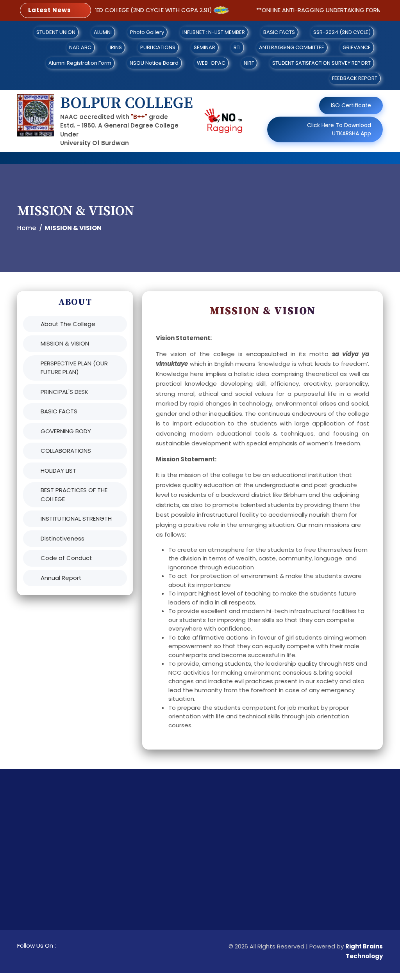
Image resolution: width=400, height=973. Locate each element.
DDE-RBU (256, 903)
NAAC (252, 878)
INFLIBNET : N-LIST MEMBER (213, 32)
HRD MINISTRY (263, 891)
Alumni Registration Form (79, 63)
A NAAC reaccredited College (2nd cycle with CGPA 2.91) (111, 10)
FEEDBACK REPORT (354, 78)
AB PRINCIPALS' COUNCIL (264, 848)
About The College (68, 324)
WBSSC (160, 903)
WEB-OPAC (211, 63)
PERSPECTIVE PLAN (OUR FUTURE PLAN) (74, 367)
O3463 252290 (326, 865)
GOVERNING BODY (66, 431)
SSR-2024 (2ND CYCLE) (342, 32)
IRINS (116, 47)
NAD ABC (80, 47)
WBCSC (161, 891)
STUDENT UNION (55, 32)
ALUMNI (103, 32)
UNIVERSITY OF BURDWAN (185, 844)
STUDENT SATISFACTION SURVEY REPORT (321, 63)
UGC (250, 865)
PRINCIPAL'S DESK (64, 392)
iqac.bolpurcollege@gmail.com (351, 891)
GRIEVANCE (357, 47)
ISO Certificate (351, 105)
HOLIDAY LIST (58, 470)
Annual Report (61, 578)
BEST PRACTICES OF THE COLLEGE (74, 494)
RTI (237, 47)
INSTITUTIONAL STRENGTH (76, 518)
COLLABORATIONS (66, 451)
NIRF (249, 63)
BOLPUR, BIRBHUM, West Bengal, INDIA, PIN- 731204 (342, 848)
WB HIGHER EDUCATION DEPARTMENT (182, 861)
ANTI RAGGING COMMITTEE (291, 47)
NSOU (252, 916)
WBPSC (160, 916)
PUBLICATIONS (157, 47)
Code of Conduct (66, 558)
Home (26, 227)
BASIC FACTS (279, 32)
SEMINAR (204, 47)
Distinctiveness (62, 538)
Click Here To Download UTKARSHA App (339, 129)
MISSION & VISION (65, 343)
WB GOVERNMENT (174, 878)
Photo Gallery (147, 32)
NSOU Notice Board (154, 63)
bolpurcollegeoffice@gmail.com (353, 878)
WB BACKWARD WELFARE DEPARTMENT (184, 933)
